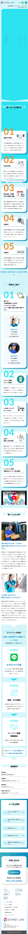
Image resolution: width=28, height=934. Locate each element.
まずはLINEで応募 (14, 665)
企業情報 (7, 893)
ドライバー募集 (18, 890)
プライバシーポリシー (9, 915)
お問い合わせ (18, 893)
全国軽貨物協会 (8, 912)
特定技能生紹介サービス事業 (11, 907)
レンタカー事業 (8, 902)
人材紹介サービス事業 (9, 909)
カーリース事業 (8, 904)
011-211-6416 (14, 880)
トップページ (6, 890)
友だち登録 (8, 669)
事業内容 (6, 897)
